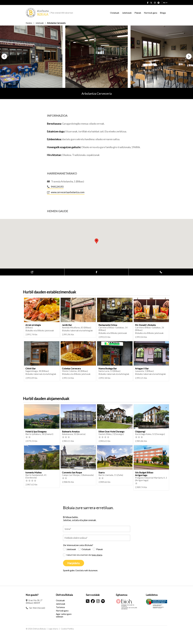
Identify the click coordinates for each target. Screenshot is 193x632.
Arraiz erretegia (33, 325)
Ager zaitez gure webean (63, 615)
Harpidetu (73, 563)
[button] (4, 56)
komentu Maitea (33, 472)
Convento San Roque (72, 472)
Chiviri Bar (30, 368)
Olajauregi (140, 431)
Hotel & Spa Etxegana (35, 431)
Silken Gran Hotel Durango (111, 431)
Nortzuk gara (150, 12)
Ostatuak (114, 12)
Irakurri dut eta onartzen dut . (84, 555)
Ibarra (101, 472)
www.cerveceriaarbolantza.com (67, 192)
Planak (138, 12)
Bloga (163, 12)
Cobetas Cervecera (71, 368)
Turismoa (60, 607)
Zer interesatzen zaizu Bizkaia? (78, 545)
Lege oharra (53, 629)
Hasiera (29, 23)
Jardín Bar (67, 325)
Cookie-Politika (67, 629)
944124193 (57, 186)
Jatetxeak (127, 12)
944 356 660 (39, 608)
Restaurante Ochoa (107, 325)
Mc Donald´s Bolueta (145, 325)
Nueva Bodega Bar (107, 368)
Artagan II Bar (142, 368)
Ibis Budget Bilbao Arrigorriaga (144, 473)
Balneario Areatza (71, 431)
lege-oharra (97, 555)
